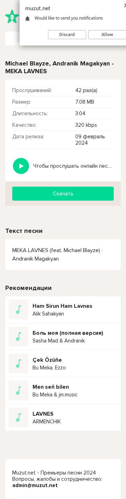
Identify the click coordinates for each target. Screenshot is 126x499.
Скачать (63, 193)
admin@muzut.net (35, 485)
